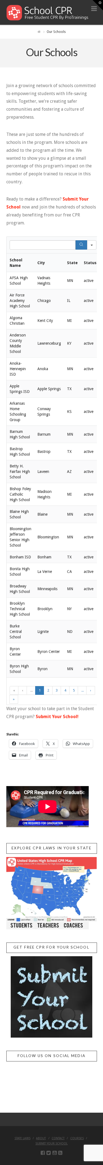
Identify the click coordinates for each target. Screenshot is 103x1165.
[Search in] (91, 245)
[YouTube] (54, 1152)
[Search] (81, 245)
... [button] (31, 690)
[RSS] (60, 1152)
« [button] (14, 690)
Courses (77, 1138)
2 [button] (48, 690)
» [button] (14, 699)
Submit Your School (51, 1143)
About (41, 1138)
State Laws (22, 1138)
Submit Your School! (57, 716)
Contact (58, 1138)
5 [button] (74, 690)
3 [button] (57, 690)
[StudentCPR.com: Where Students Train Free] (47, 12)
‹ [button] (22, 690)
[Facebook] (43, 1152)
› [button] (90, 690)
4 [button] (65, 690)
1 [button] (40, 690)
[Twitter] (48, 1152)
